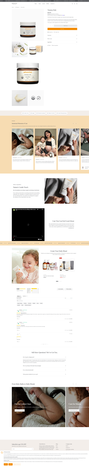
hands (41, 303)
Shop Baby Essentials (19, 410)
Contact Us (68, 447)
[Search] (72, 4)
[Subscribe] (32, 449)
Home (13, 7)
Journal (57, 449)
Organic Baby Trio (63, 275)
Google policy (60, 461)
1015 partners (9, 453)
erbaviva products (28, 305)
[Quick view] (57, 259)
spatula (18, 305)
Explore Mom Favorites (73, 410)
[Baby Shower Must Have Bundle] (50, 265)
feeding (25, 303)
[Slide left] (73, 123)
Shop (57, 445)
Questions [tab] (24, 296)
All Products (17, 7)
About (57, 447)
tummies (29, 303)
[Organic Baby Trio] (67, 265)
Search (67, 445)
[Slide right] (76, 123)
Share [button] (18, 318)
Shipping (49, 13)
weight (34, 303)
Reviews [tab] (18, 296)
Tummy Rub (18, 316)
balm (22, 305)
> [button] (47, 344)
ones (37, 303)
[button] (70, 318)
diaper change (19, 303)
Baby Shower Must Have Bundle (49, 275)
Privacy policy (55, 461)
